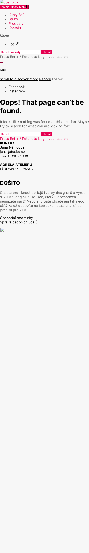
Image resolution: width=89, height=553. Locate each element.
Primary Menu (14, 6)
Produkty (16, 23)
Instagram (17, 91)
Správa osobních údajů (18, 222)
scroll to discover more (19, 79)
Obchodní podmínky (16, 218)
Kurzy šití (16, 15)
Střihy (13, 19)
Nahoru (45, 79)
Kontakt (15, 28)
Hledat (47, 52)
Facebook (17, 87)
